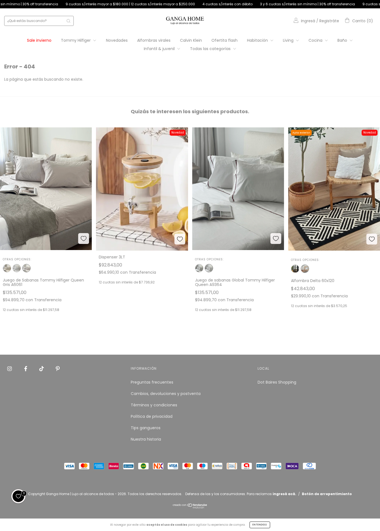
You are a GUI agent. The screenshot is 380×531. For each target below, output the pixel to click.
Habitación (258, 40)
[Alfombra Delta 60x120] (305, 269)
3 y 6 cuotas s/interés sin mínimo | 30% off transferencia (282, 4)
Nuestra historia (146, 439)
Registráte (329, 21)
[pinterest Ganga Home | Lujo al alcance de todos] (57, 369)
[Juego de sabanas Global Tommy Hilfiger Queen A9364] (209, 268)
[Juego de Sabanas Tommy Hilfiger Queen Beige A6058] (7, 268)
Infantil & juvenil (160, 48)
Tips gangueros (146, 428)
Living (289, 40)
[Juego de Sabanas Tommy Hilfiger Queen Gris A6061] (26, 268)
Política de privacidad (151, 416)
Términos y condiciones (154, 405)
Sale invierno (39, 40)
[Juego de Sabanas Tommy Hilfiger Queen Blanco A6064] (17, 268)
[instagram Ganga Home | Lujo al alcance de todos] (10, 369)
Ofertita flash (224, 40)
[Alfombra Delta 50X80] (295, 269)
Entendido (260, 524)
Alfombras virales (154, 40)
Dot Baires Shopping (277, 382)
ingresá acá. (284, 494)
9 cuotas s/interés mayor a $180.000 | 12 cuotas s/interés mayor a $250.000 (105, 4)
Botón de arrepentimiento (327, 494)
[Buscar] (68, 21)
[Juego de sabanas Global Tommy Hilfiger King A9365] (199, 268)
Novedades (117, 40)
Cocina (316, 40)
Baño (342, 40)
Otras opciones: (17, 259)
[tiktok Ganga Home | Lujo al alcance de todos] (42, 369)
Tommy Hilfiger (76, 40)
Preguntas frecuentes (152, 382)
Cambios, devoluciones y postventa (166, 393)
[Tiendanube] (190, 507)
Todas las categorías (211, 48)
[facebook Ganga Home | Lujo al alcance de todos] (26, 369)
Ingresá (308, 21)
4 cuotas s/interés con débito (201, 4)
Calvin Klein (191, 40)
